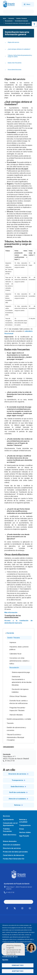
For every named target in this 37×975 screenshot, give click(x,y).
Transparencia (17, 780)
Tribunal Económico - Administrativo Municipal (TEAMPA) (15, 737)
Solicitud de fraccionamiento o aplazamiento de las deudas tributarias (21, 681)
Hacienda (11, 18)
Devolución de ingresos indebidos (20, 690)
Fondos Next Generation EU (13, 859)
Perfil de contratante (17, 792)
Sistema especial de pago (21, 672)
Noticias (17, 805)
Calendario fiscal (15, 654)
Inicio (4, 18)
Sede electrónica (9, 835)
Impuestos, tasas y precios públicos (19, 648)
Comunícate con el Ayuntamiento (10, 824)
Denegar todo (17, 965)
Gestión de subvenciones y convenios (16, 728)
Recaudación (9, 21)
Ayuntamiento (8, 819)
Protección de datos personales (15, 852)
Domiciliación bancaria (21, 21)
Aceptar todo (17, 971)
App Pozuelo (24, 836)
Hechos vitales (25, 832)
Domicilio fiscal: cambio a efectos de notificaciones (18, 702)
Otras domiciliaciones (14, 69)
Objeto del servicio (13, 42)
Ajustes (5, 960)
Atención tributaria (15, 715)
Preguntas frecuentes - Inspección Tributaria (17, 709)
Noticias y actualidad (23, 821)
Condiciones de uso (10, 957)
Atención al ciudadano (17, 799)
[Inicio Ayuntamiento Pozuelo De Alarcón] (9, 4)
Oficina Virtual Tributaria (17, 696)
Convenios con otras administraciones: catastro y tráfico (19, 661)
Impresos (12, 642)
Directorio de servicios (17, 774)
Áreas (21, 829)
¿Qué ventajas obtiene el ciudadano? (19, 49)
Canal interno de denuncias (13, 855)
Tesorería (10, 723)
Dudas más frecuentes (14, 63)
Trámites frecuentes (7, 830)
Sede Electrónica (17, 786)
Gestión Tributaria (21, 18)
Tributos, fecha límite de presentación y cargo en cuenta (20, 56)
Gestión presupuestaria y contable (19, 719)
